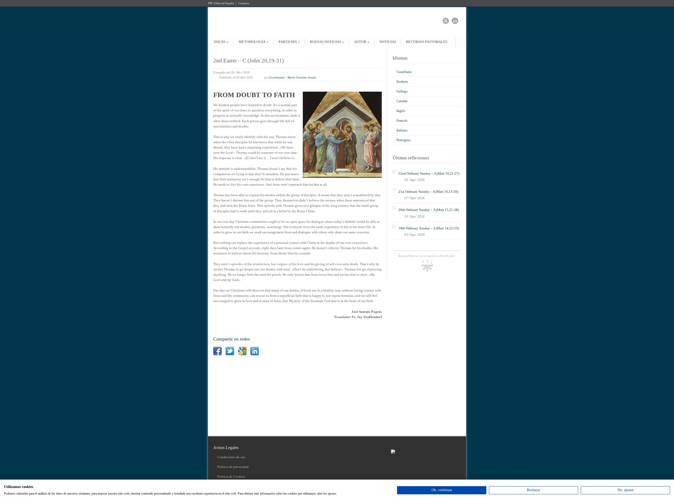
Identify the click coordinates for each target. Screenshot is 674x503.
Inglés (401, 111)
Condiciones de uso (231, 457)
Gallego (402, 91)
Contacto (244, 3)
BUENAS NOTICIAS (327, 42)
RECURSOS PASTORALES (426, 42)
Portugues (404, 140)
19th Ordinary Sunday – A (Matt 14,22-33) (428, 228)
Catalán (402, 101)
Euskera (402, 81)
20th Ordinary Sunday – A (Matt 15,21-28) (428, 210)
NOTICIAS (387, 42)
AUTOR (361, 42)
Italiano (402, 130)
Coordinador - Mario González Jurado (292, 77)
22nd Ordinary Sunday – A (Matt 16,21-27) (428, 173)
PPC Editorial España (221, 3)
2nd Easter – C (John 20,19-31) (248, 60)
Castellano (404, 72)
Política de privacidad (233, 467)
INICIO (221, 42)
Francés (402, 120)
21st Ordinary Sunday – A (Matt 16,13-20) (428, 192)
